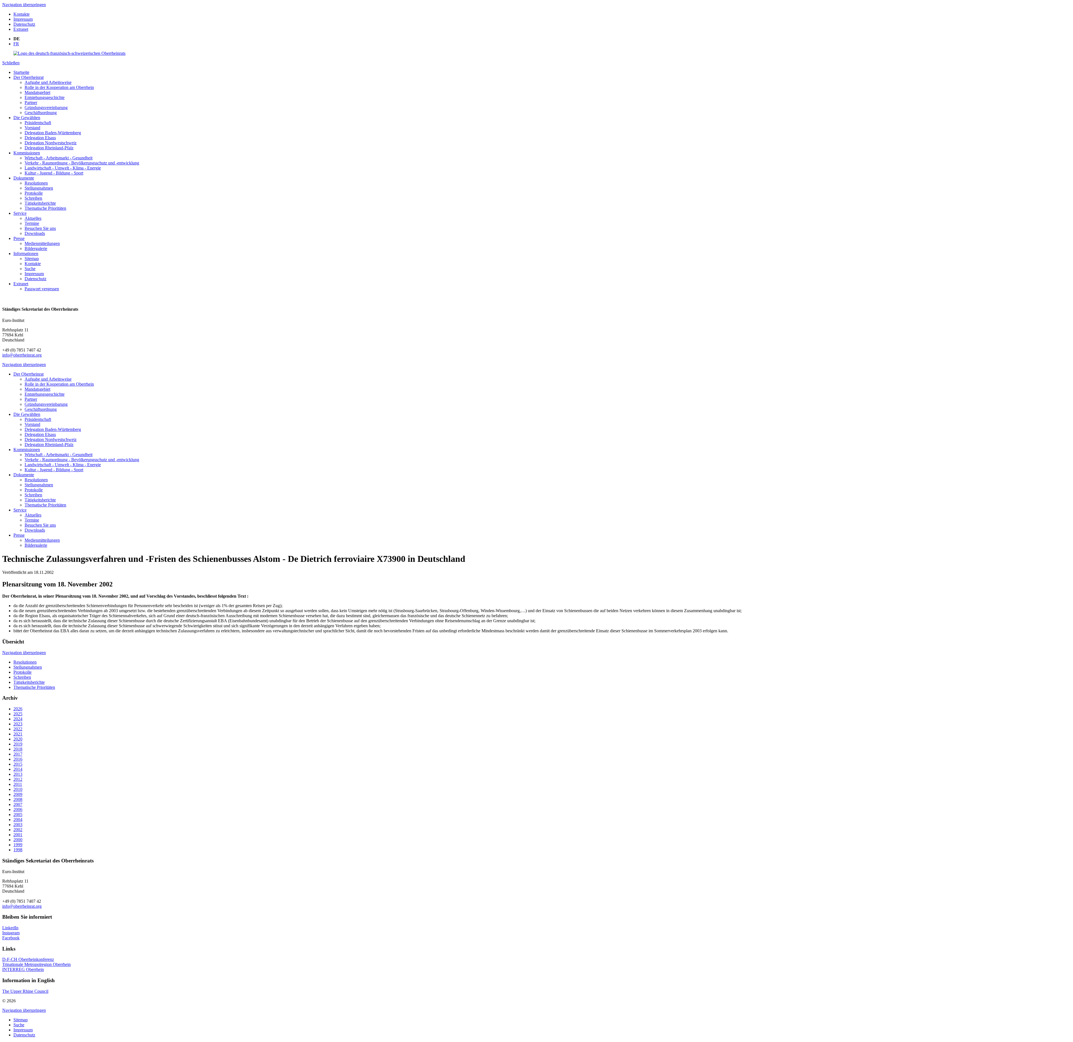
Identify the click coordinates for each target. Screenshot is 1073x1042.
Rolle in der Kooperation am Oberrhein (59, 87)
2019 (17, 744)
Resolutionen (36, 183)
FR (16, 43)
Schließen (11, 62)
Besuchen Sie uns (40, 228)
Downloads (35, 233)
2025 (17, 713)
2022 (17, 729)
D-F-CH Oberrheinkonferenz (28, 959)
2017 (17, 754)
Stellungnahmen (39, 188)
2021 (17, 734)
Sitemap (32, 258)
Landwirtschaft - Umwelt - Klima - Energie (63, 168)
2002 (17, 829)
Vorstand (32, 127)
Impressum (23, 19)
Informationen (25, 253)
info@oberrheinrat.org (22, 355)
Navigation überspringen (24, 4)
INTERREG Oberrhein (23, 969)
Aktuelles (33, 218)
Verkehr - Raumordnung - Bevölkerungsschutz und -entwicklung (82, 163)
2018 (17, 749)
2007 (17, 804)
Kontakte (21, 14)
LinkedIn (10, 927)
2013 (17, 774)
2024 (17, 718)
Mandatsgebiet (37, 92)
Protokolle (34, 193)
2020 (17, 739)
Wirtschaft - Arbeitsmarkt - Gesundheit (58, 157)
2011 (17, 784)
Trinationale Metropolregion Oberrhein (36, 964)
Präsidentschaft (38, 122)
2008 (17, 799)
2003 (17, 824)
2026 (17, 708)
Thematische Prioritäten (45, 208)
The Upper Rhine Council (25, 991)
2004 (17, 819)
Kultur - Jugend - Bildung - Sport (54, 173)
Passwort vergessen (42, 288)
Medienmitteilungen (42, 243)
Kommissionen (26, 152)
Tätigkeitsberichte (40, 203)
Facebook (11, 937)
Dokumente (23, 178)
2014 (17, 769)
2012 (17, 779)
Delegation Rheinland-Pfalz (49, 147)
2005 (17, 814)
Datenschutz (24, 24)
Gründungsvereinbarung (46, 107)
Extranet (20, 29)
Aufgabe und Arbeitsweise (48, 82)
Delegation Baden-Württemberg (53, 132)
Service (20, 213)
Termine (32, 223)
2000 (17, 839)
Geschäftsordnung (41, 112)
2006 (17, 809)
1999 (17, 844)
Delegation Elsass (40, 137)
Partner (31, 102)
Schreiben (33, 198)
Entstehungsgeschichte (45, 97)
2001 (17, 834)
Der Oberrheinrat (28, 77)
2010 (17, 789)
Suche (30, 268)
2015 (17, 764)
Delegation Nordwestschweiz (51, 142)
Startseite (21, 72)
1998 (17, 849)
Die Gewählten (26, 117)
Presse (19, 238)
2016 (17, 759)
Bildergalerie (36, 248)
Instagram (11, 932)
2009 (17, 794)
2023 (17, 724)
